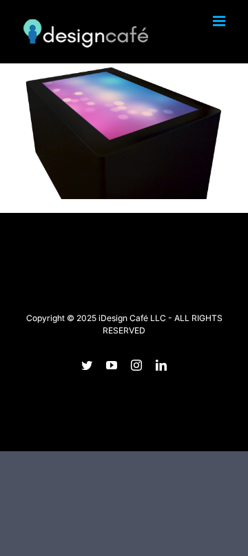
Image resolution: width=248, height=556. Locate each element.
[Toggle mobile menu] (220, 21)
